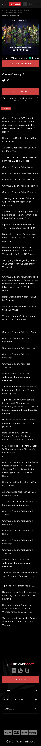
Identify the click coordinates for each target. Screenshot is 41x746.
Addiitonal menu (14, 699)
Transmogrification (9, 12)
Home (4, 10)
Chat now (20, 679)
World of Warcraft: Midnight (19, 10)
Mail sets (21, 12)
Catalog (9, 709)
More (7, 690)
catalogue (15, 4)
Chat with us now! (20, 100)
